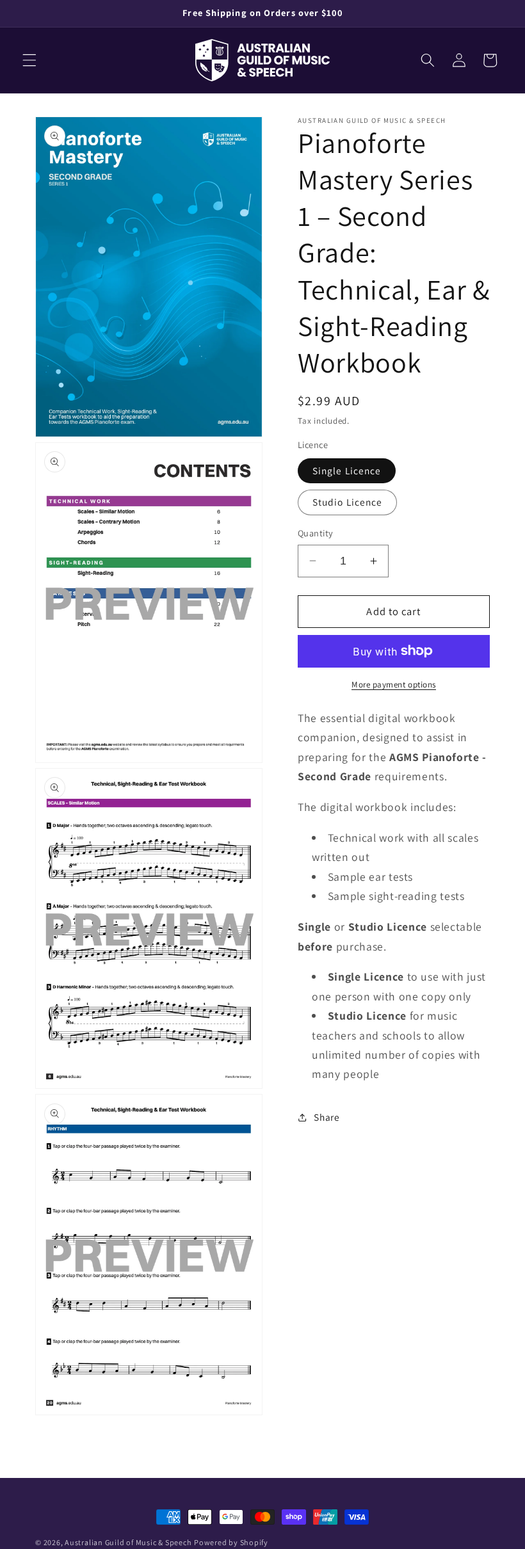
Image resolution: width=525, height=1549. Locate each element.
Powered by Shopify (231, 1542)
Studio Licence (347, 501)
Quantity (316, 533)
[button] (29, 60)
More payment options (393, 684)
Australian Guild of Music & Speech (128, 1542)
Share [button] (326, 1117)
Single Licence (346, 470)
